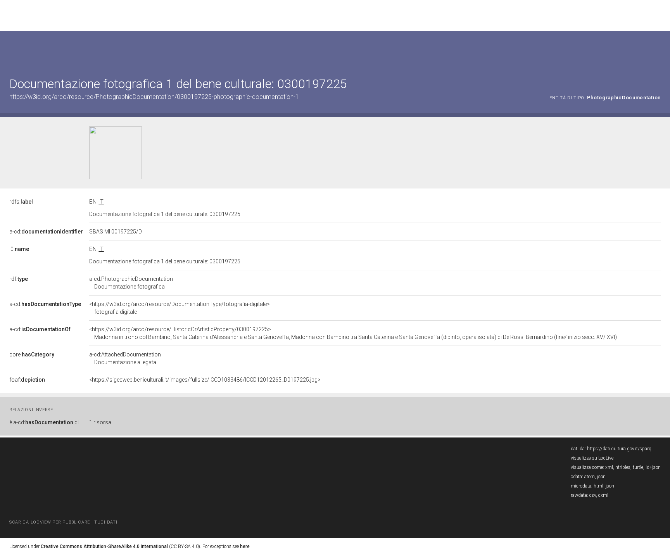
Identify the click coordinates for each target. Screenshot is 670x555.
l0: (19, 249)
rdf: (18, 279)
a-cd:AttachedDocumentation (125, 358)
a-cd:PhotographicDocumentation (131, 283)
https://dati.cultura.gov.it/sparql (620, 448)
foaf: (27, 380)
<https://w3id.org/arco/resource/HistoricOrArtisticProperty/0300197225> (353, 333)
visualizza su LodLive (592, 458)
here (245, 546)
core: (31, 354)
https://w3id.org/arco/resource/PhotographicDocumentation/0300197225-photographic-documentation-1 (154, 96)
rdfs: (21, 202)
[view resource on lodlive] (657, 50)
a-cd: (46, 231)
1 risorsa (100, 422)
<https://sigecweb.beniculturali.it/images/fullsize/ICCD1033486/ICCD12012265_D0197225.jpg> (205, 380)
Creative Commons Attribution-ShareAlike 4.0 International (104, 546)
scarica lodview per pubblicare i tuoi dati (63, 522)
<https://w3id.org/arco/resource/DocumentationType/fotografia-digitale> (179, 308)
